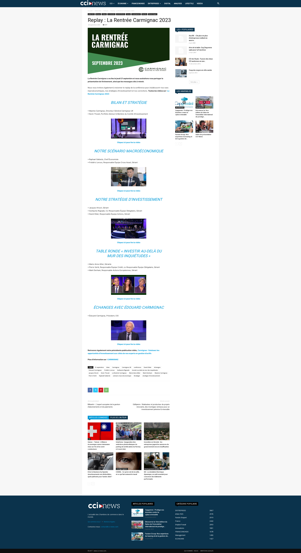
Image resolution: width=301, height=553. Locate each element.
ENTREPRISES (153, 3)
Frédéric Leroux (109, 370)
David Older (147, 367)
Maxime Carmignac (161, 373)
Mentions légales (109, 522)
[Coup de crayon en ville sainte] (181, 73)
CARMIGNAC (112, 359)
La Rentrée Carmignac (119, 373)
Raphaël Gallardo (104, 376)
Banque (98, 14)
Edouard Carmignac (95, 370)
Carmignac (115, 367)
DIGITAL (167, 3)
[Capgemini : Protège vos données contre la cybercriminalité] (184, 102)
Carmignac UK (126, 367)
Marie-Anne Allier (134, 373)
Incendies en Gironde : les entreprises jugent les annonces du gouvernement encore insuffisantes (156, 444)
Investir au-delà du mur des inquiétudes (145, 370)
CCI (111, 3)
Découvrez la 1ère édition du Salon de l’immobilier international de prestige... (156, 524)
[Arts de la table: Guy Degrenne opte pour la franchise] (181, 50)
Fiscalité (90, 469)
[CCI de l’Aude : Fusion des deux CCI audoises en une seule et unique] (181, 62)
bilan (108, 367)
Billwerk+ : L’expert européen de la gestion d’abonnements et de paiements (104, 405)
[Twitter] (95, 390)
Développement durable (124, 439)
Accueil (90, 11)
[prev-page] (89, 483)
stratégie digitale (122, 469)
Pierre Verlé (93, 376)
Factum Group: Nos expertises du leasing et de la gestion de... (183, 137)
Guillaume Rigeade (123, 370)
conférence (137, 367)
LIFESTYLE (189, 3)
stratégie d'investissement (151, 376)
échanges (157, 367)
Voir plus (193, 82)
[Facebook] (90, 390)
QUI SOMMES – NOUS (191, 551)
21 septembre (99, 367)
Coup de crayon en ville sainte (200, 70)
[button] (218, 4)
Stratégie (137, 376)
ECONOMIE (111, 14)
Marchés (144, 14)
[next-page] (92, 483)
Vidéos (200, 3)
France (128, 14)
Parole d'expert (153, 14)
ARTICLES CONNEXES (98, 417)
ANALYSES (178, 3)
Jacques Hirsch (93, 373)
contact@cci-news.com (109, 527)
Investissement (136, 14)
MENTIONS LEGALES (206, 551)
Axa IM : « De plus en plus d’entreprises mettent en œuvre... (198, 38)
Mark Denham (147, 373)
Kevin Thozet (105, 373)
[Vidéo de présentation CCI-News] (204, 126)
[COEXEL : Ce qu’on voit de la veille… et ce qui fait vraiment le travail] (128, 461)
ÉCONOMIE (122, 3)
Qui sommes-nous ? (94, 522)
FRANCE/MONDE (138, 3)
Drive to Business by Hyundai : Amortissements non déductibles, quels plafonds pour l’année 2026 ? (100, 474)
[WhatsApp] (106, 390)
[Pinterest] (101, 390)
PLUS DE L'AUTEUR (118, 417)
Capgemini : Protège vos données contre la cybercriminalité (183, 112)
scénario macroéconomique (122, 376)
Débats (105, 11)
